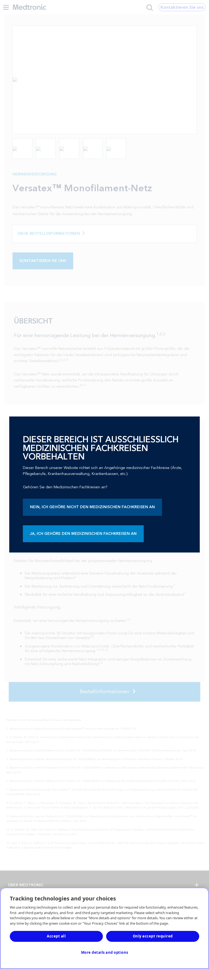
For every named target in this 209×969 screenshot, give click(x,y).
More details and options (104, 952)
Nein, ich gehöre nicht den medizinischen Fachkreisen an (92, 507)
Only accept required (153, 936)
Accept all (56, 936)
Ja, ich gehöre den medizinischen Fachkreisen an (83, 533)
